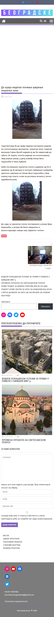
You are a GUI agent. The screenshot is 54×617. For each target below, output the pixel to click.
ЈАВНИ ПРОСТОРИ (11, 539)
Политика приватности (16, 601)
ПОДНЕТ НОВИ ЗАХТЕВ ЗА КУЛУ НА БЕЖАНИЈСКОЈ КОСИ (26, 289)
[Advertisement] (27, 54)
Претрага (5, 302)
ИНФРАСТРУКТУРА (11, 548)
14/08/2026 (8, 375)
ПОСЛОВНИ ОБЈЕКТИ (12, 542)
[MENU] (51, 21)
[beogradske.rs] (3, 20)
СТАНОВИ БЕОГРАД (11, 545)
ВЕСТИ (4, 236)
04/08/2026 (8, 437)
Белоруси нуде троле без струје (41, 266)
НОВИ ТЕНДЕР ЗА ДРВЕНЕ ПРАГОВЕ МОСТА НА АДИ (24, 286)
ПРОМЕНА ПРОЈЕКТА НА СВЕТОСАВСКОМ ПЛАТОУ (23, 283)
